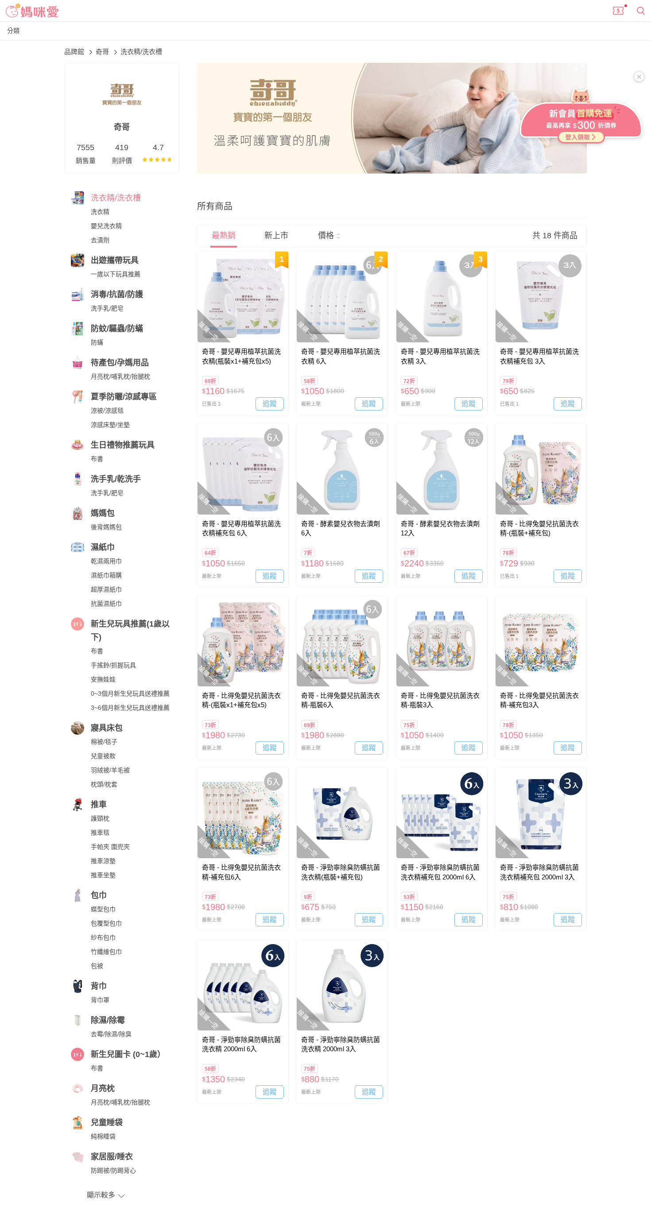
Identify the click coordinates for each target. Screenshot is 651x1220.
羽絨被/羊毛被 (110, 770)
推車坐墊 (103, 875)
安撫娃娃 (103, 679)
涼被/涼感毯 (107, 410)
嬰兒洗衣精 (106, 225)
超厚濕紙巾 (106, 589)
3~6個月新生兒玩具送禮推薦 (130, 707)
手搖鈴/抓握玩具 (113, 665)
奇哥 (103, 51)
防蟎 (97, 342)
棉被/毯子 (104, 741)
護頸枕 (100, 818)
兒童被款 (103, 755)
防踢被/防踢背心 (113, 1170)
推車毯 (100, 832)
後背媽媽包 (106, 527)
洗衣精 (100, 211)
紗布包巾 (103, 937)
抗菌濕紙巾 (106, 603)
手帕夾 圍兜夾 (110, 846)
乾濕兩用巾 (106, 561)
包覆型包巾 (106, 923)
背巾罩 (100, 999)
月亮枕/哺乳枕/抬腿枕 (120, 376)
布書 (97, 458)
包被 (97, 965)
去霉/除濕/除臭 (111, 1034)
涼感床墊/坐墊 (110, 424)
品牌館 (75, 51)
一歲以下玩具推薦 (115, 274)
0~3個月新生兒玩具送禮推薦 (130, 693)
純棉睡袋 (103, 1136)
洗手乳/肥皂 (107, 308)
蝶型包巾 (103, 909)
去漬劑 (100, 240)
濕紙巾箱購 (106, 575)
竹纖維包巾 (106, 951)
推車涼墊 (103, 860)
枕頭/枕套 (104, 784)
